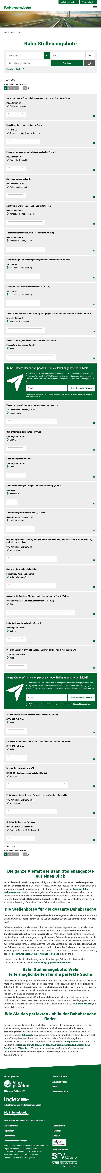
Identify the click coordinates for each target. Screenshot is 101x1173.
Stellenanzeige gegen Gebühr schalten (51, 962)
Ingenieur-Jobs (42, 1045)
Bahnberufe (28, 1035)
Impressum (9, 1131)
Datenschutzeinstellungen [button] (15, 1141)
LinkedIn (56, 1136)
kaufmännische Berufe (62, 1045)
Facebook (56, 1131)
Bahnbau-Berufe (25, 1045)
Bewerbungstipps (60, 1091)
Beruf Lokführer (84, 1003)
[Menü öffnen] (95, 8)
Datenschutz (9, 1136)
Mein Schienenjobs (68, 2)
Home (6, 32)
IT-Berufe (22, 1048)
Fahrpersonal (71, 1041)
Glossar (55, 1086)
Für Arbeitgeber (88, 2)
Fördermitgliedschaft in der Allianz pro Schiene (35, 954)
